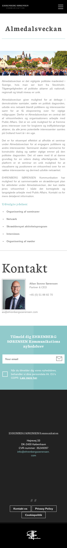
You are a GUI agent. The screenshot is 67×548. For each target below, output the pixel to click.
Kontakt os (20, 508)
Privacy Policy (44, 508)
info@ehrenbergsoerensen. (33, 451)
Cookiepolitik (33, 514)
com (33, 455)
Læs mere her (28, 377)
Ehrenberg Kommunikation (15, 6)
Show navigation (60, 7)
